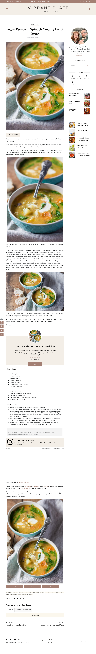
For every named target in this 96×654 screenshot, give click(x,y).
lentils (42, 592)
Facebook (36, 486)
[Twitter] (17, 598)
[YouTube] (86, 1)
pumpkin (52, 592)
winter (31, 594)
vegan (19, 594)
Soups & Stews (35, 24)
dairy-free (21, 592)
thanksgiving (13, 594)
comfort (15, 592)
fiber (30, 592)
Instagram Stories (26, 488)
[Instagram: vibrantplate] (10, 442)
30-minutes (9, 592)
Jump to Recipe (13, 134)
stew (7, 594)
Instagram (28, 486)
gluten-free (36, 592)
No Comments (30, 37)
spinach (61, 592)
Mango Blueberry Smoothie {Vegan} (52, 625)
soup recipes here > (24, 482)
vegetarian (25, 594)
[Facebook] (80, 1)
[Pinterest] (89, 1)
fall (27, 592)
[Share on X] (2, 334)
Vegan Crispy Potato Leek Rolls (16, 625)
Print (35, 364)
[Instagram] (83, 1)
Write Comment (35, 615)
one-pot (47, 592)
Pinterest (45, 486)
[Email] (23, 598)
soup (57, 592)
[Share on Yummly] (50, 586)
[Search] (88, 66)
